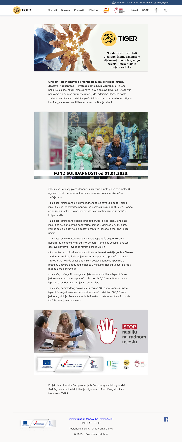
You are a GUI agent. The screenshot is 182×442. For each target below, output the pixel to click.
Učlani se (93, 10)
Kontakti (79, 10)
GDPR (145, 10)
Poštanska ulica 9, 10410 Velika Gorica (133, 2)
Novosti (52, 10)
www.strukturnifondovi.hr (83, 419)
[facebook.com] (166, 420)
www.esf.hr (106, 419)
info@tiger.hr (163, 2)
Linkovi (134, 10)
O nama (65, 10)
